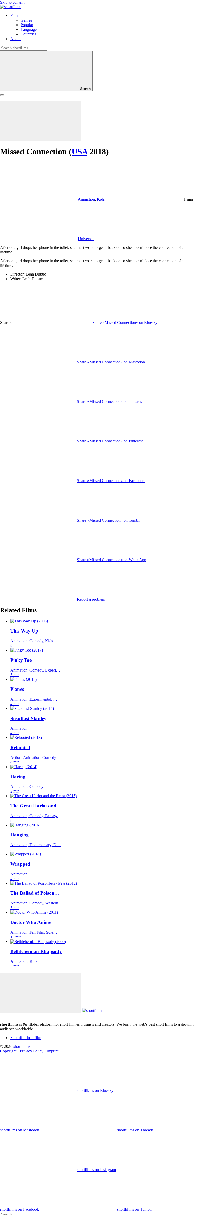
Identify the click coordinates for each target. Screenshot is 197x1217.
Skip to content (12, 2)
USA (79, 151)
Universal (86, 239)
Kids (101, 199)
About (15, 38)
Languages (29, 29)
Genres (26, 20)
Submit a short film (25, 1037)
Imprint (52, 1051)
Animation (86, 199)
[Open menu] (2, 95)
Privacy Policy (31, 1051)
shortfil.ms (21, 1046)
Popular (27, 25)
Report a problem (91, 599)
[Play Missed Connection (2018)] (40, 121)
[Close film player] (40, 993)
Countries (28, 34)
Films (14, 15)
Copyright (8, 1051)
